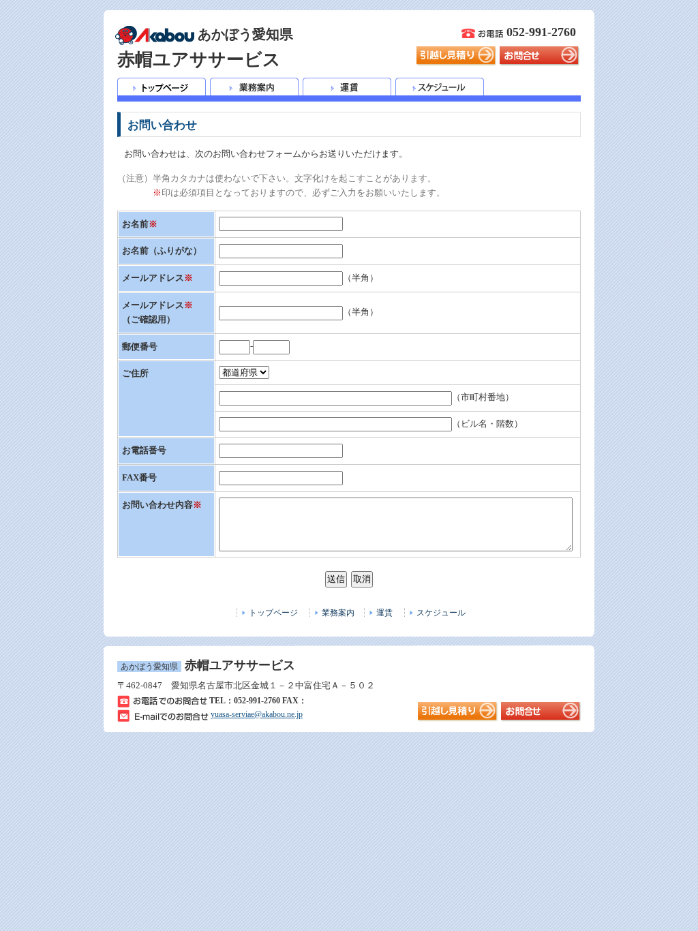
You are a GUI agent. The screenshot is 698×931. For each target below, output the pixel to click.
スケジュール (441, 612)
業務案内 (338, 612)
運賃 (384, 612)
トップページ (273, 612)
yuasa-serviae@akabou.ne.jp (257, 714)
